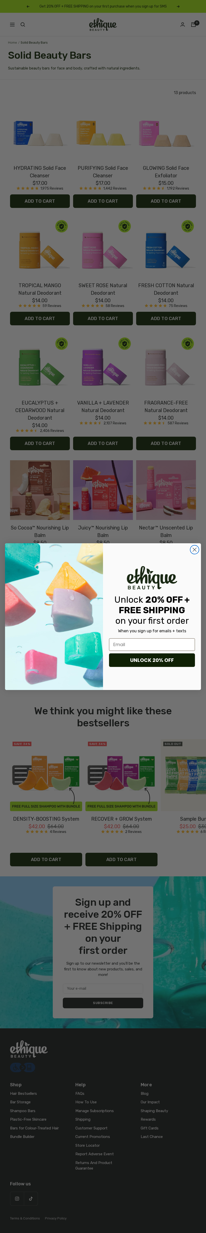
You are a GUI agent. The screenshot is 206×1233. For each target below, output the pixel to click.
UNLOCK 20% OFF (152, 660)
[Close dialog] (194, 549)
